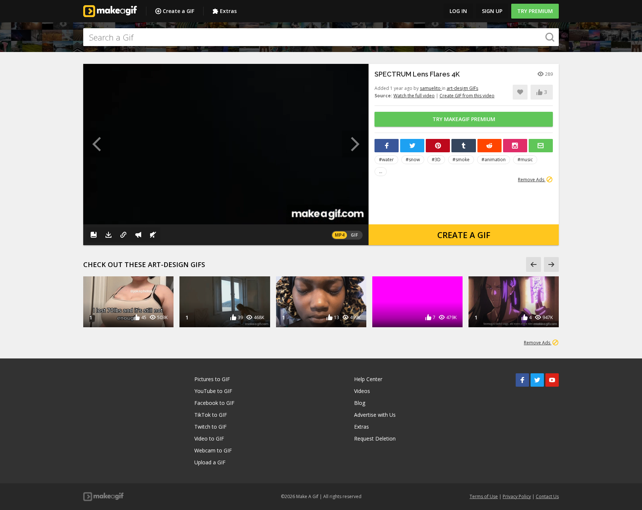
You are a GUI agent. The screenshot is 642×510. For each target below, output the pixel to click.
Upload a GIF (210, 462)
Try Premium (535, 10)
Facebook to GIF (214, 402)
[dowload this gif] (108, 234)
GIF (354, 235)
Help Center (368, 379)
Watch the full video (414, 95)
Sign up (492, 10)
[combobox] (321, 37)
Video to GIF (209, 438)
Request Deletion (375, 438)
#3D (436, 159)
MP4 (339, 235)
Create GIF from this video (467, 95)
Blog (359, 402)
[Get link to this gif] (123, 234)
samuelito (431, 88)
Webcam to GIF (213, 450)
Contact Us (547, 496)
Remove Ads (531, 179)
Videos (362, 390)
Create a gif (463, 234)
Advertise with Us (375, 414)
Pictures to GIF (212, 379)
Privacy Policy (517, 496)
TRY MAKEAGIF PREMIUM (463, 119)
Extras (228, 10)
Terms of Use (484, 496)
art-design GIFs (462, 88)
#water (386, 159)
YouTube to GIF (213, 390)
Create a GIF (178, 10)
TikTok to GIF (210, 414)
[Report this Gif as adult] (138, 234)
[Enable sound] (153, 234)
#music (525, 159)
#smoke (461, 159)
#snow (413, 159)
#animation (494, 159)
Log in (458, 10)
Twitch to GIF (210, 426)
